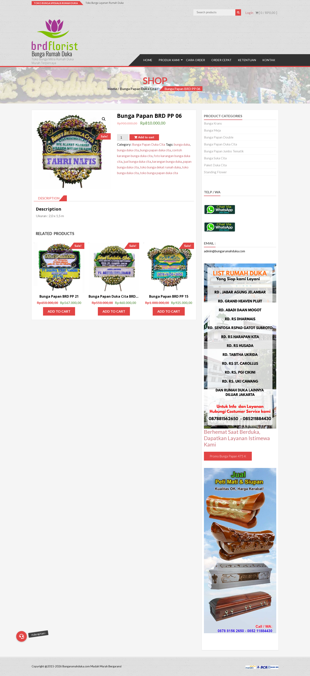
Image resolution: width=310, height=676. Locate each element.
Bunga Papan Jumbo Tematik (224, 151)
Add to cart (146, 137)
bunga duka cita (128, 150)
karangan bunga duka (167, 161)
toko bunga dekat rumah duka (160, 167)
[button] (21, 636)
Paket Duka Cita (215, 165)
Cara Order (195, 60)
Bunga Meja (212, 130)
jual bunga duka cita (137, 161)
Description (48, 198)
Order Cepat (221, 60)
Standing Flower (215, 172)
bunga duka (182, 144)
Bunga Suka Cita (215, 158)
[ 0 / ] (267, 13)
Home (147, 60)
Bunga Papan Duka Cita (138, 89)
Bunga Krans (213, 123)
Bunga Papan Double (218, 137)
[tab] (50, 198)
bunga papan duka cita (155, 150)
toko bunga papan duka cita (159, 173)
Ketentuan (247, 60)
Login (249, 13)
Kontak (268, 60)
